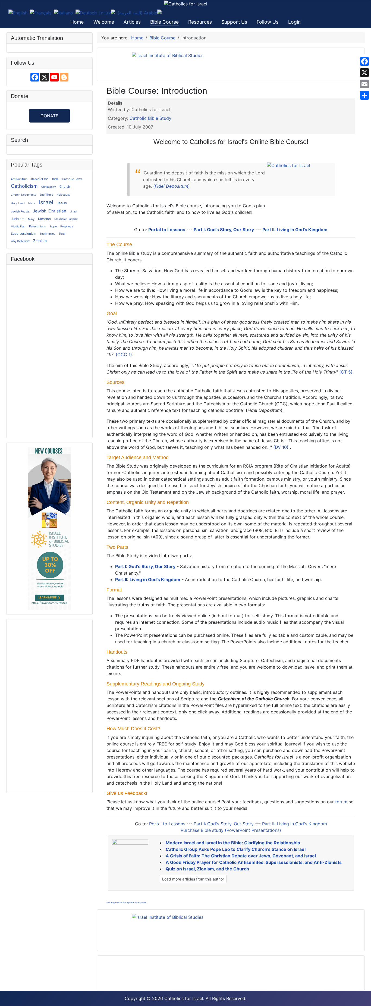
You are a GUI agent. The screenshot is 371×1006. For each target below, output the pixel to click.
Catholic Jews (72, 179)
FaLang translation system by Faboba (126, 902)
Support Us (234, 22)
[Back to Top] (364, 999)
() (171, 186)
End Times (46, 194)
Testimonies (47, 233)
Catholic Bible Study (150, 118)
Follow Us (267, 22)
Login (294, 22)
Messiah (44, 219)
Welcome (103, 22)
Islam (31, 203)
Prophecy (66, 226)
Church (64, 187)
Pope (53, 226)
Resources (200, 22)
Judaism (17, 219)
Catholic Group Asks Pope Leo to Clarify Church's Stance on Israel (236, 849)
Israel (46, 202)
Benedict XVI (40, 179)
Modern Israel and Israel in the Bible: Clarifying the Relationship (233, 842)
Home (77, 22)
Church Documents (23, 194)
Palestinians (37, 226)
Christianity (48, 186)
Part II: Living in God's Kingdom (295, 229)
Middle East (18, 226)
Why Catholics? (20, 241)
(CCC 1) (124, 354)
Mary (31, 219)
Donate (49, 115)
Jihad (73, 211)
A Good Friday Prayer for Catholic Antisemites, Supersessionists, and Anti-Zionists (254, 862)
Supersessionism (23, 234)
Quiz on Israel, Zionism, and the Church (207, 869)
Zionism (40, 240)
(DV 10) (280, 447)
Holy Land (18, 203)
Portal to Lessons (166, 229)
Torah (62, 234)
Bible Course (164, 22)
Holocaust (63, 194)
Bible (55, 179)
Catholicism (24, 186)
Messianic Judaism (66, 219)
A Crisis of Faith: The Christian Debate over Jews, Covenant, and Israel (241, 855)
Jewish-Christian (49, 211)
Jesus (62, 203)
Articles (132, 22)
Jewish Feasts (20, 211)
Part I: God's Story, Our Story (224, 229)
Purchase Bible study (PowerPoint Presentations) (231, 830)
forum (341, 801)
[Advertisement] (49, 705)
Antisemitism (19, 179)
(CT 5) (346, 372)
